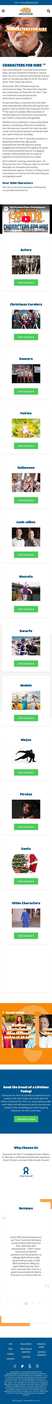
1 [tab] (7, 1303)
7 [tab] (45, 1303)
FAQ (10, 1343)
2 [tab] (13, 1303)
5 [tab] (32, 1303)
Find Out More (26, 282)
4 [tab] (25, 1303)
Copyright (26, 1356)
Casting (10, 1353)
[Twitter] (20, 1366)
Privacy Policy (26, 1343)
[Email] (15, 1366)
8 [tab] (20, 1312)
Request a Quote (26, 1119)
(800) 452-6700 (32, 2)
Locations (11, 1358)
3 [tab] (19, 1303)
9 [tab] (26, 1312)
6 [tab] (39, 1303)
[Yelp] (27, 1366)
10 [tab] (32, 1312)
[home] (25, 11)
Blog (10, 1348)
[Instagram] (35, 1366)
